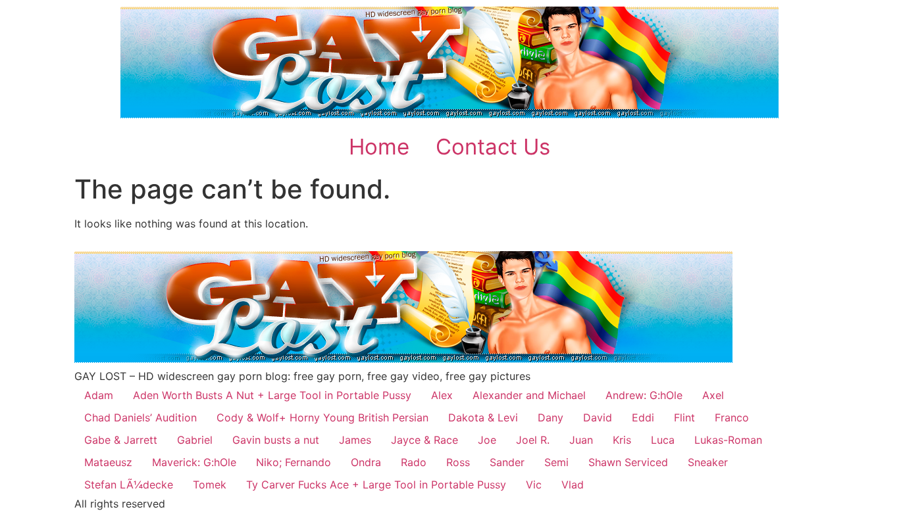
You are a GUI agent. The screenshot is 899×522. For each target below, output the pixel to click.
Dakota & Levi (483, 417)
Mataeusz (108, 462)
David (597, 417)
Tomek (209, 484)
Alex (442, 395)
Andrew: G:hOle (643, 395)
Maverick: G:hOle (194, 462)
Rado (413, 462)
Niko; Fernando (293, 462)
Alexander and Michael (529, 395)
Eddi (643, 417)
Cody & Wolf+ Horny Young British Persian (322, 417)
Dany (550, 417)
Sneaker (708, 462)
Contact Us (493, 146)
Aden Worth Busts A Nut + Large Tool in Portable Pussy (272, 395)
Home (379, 146)
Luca (663, 439)
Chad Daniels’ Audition (140, 417)
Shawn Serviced (628, 462)
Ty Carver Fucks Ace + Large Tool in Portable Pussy (376, 484)
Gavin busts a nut (275, 439)
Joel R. (533, 439)
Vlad (572, 484)
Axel (713, 395)
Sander (507, 462)
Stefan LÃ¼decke (128, 484)
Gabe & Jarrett (120, 439)
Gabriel (195, 439)
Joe (487, 439)
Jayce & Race (424, 439)
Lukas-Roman (728, 439)
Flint (684, 417)
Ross (458, 462)
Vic (534, 484)
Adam (98, 395)
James (355, 439)
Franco (732, 417)
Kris (622, 439)
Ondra (366, 462)
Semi (556, 462)
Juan (581, 439)
